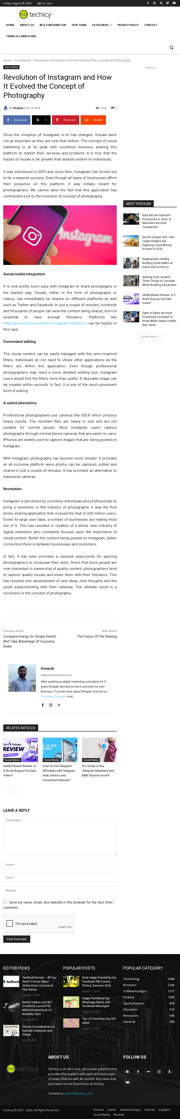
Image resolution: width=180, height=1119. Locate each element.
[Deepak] (6, 108)
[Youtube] (174, 3)
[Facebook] (148, 3)
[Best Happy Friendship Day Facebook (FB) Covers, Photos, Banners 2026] (71, 981)
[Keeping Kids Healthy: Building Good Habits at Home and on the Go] (131, 262)
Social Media (23, 60)
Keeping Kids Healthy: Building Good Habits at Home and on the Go (157, 263)
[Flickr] (148, 1072)
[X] (161, 3)
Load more (148, 337)
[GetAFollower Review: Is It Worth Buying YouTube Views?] (20, 750)
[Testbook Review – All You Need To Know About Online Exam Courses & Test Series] (11, 981)
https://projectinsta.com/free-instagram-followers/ (45, 323)
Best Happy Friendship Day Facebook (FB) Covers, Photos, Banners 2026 (99, 981)
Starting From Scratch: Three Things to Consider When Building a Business (159, 281)
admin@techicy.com (79, 1093)
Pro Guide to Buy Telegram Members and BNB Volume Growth (98, 770)
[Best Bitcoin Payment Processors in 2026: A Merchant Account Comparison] (131, 219)
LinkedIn (61, 696)
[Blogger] (127, 1072)
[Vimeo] (167, 3)
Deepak (18, 108)
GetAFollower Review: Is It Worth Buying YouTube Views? (19, 770)
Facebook (47, 696)
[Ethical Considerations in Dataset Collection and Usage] (11, 1030)
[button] (171, 47)
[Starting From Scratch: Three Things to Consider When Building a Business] (131, 281)
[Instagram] (154, 3)
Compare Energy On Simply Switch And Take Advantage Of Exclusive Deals (29, 641)
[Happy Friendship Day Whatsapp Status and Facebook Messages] (71, 1002)
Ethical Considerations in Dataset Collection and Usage (38, 1030)
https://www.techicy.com (56, 675)
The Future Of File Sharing (97, 636)
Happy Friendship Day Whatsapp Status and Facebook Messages (96, 1002)
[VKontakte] (127, 1082)
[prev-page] (6, 790)
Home (7, 60)
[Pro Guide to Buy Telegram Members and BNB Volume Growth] (99, 750)
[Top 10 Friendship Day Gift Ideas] (71, 1022)
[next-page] (14, 790)
